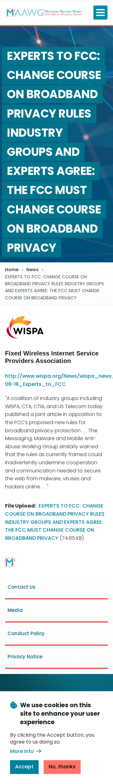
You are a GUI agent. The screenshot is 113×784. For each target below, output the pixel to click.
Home (12, 269)
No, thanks (62, 766)
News (32, 269)
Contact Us (21, 587)
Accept (24, 766)
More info (22, 751)
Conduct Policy (26, 633)
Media (15, 610)
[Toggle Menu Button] (101, 13)
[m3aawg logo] (10, 562)
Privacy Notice (25, 656)
